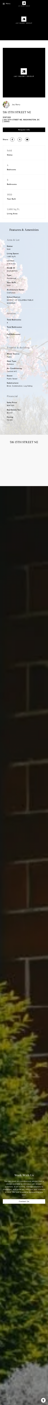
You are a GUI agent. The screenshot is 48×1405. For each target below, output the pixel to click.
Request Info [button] (24, 130)
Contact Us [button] (24, 1201)
